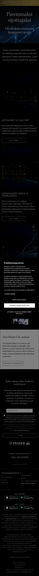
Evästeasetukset (19, 300)
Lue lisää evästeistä (9, 294)
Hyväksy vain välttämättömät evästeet (19, 312)
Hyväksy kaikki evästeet (19, 305)
